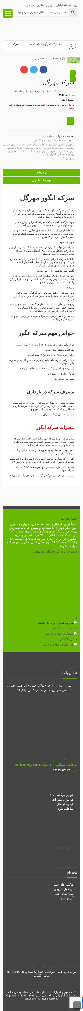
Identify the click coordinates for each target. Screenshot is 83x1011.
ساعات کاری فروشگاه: (54, 531)
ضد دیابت (24, 151)
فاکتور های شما (63, 884)
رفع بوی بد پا (38, 151)
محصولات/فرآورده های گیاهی (45, 44)
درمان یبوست (54, 151)
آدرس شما (66, 898)
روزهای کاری (54, 538)
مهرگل (64, 158)
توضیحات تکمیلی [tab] (41, 180)
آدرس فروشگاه (17, 542)
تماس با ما (69, 673)
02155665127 (61, 770)
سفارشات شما (63, 893)
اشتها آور (59, 144)
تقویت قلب (45, 144)
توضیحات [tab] (41, 172)
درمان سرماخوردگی (54, 147)
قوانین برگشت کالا (61, 795)
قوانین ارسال (62, 524)
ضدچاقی (63, 154)
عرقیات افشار (46, 971)
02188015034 (15, 971)
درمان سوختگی (32, 147)
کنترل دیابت (49, 154)
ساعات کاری (65, 808)
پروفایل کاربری (63, 889)
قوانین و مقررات (62, 799)
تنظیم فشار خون (28, 144)
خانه (73, 44)
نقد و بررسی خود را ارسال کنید (31, 91)
